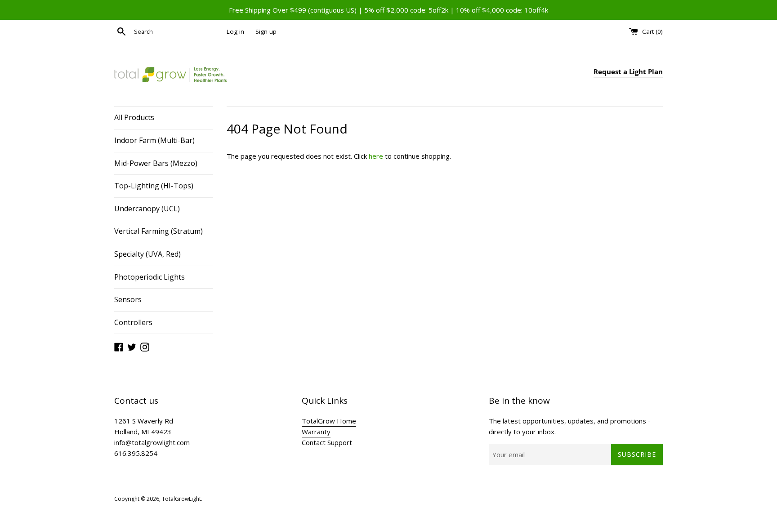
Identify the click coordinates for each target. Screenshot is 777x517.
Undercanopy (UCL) (147, 209)
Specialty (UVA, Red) (147, 254)
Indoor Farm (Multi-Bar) (154, 140)
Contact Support (327, 442)
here (376, 156)
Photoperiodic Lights (149, 277)
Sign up (266, 31)
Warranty (316, 431)
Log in (235, 31)
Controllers (133, 322)
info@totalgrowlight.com (152, 442)
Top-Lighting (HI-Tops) (153, 186)
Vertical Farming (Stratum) (158, 231)
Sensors (128, 299)
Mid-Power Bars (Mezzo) (155, 163)
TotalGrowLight (181, 499)
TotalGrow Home (329, 420)
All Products (134, 117)
